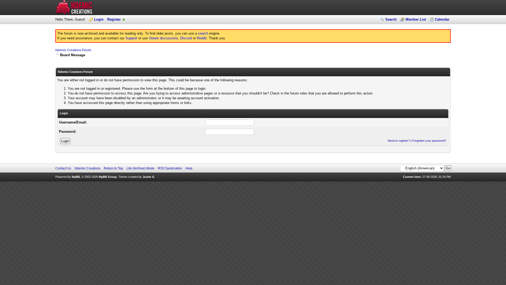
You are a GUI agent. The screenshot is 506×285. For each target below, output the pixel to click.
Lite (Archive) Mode (140, 168)
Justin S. (149, 176)
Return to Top (113, 168)
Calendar (442, 19)
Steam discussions (163, 38)
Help (189, 168)
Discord (186, 38)
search (203, 33)
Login (99, 19)
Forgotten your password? (429, 140)
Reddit (202, 38)
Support (131, 38)
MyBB (76, 176)
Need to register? (399, 140)
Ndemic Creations (87, 168)
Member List (416, 19)
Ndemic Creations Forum (73, 50)
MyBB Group (108, 176)
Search (391, 19)
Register (114, 19)
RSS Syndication (170, 168)
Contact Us (63, 168)
